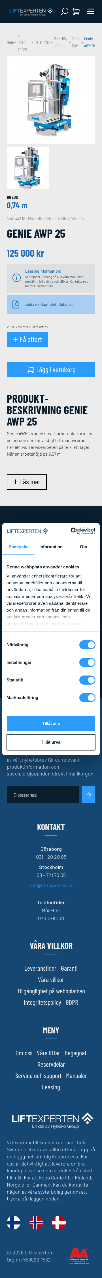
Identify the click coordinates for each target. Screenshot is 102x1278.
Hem (10, 42)
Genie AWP (76, 42)
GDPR (72, 1002)
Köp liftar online (22, 41)
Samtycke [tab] (18, 546)
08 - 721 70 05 (51, 875)
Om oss (24, 1052)
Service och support (38, 1075)
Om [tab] (83, 546)
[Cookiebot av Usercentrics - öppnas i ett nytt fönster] (71, 531)
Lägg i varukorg (56, 369)
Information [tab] (51, 546)
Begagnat (75, 1052)
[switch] (87, 662)
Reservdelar (51, 1064)
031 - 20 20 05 (51, 857)
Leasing (51, 1087)
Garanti (69, 968)
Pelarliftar (42, 42)
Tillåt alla (51, 723)
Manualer (76, 1075)
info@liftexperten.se (51, 885)
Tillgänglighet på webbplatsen (51, 991)
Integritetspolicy (42, 1002)
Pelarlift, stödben (60, 42)
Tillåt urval (51, 742)
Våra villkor (51, 979)
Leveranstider (40, 968)
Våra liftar (48, 1052)
